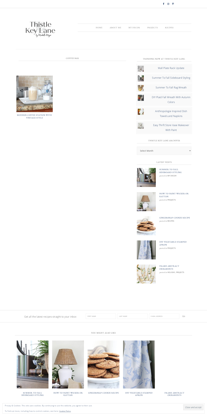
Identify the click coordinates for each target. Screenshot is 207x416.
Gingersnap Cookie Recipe (174, 217)
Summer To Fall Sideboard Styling (171, 77)
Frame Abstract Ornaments (174, 394)
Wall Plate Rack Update (171, 68)
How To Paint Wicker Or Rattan (68, 394)
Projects (171, 200)
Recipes (170, 221)
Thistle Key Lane (41, 29)
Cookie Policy (65, 411)
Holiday (171, 272)
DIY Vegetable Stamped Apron (139, 394)
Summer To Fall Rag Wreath (171, 87)
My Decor (171, 176)
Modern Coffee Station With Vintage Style (34, 116)
